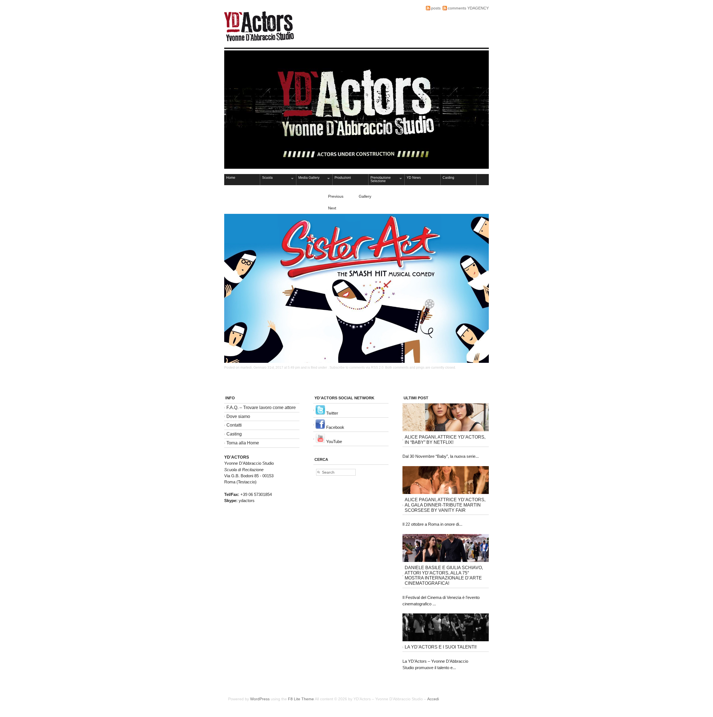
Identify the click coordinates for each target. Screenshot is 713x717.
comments (457, 8)
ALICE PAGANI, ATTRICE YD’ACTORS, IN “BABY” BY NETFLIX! (445, 440)
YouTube (333, 441)
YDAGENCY (478, 8)
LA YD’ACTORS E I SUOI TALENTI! (441, 647)
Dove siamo (238, 416)
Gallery (365, 196)
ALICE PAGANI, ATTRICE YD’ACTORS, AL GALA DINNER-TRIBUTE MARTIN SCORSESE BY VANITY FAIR (445, 505)
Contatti (234, 425)
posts (436, 8)
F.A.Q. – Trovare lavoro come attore (261, 407)
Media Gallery (307, 178)
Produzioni (342, 178)
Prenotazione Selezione (379, 179)
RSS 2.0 (377, 367)
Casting (448, 178)
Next (332, 208)
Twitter (331, 413)
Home (230, 178)
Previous (335, 196)
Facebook (334, 427)
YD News (414, 178)
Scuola (266, 178)
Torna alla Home (242, 443)
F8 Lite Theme (301, 699)
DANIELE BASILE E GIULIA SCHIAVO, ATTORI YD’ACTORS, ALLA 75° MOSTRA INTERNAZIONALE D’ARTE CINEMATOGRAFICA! (444, 575)
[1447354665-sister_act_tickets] (356, 361)
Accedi (433, 699)
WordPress (260, 699)
